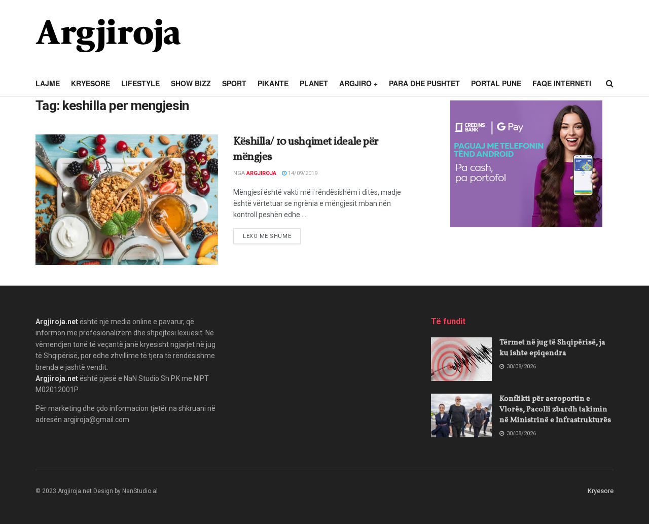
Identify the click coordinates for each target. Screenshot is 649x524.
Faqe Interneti (561, 83)
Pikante (273, 83)
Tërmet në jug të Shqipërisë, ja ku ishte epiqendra (552, 348)
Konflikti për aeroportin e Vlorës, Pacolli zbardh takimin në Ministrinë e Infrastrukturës (555, 410)
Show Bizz (191, 83)
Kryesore (90, 83)
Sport (234, 83)
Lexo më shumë (272, 235)
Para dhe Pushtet (424, 83)
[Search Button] (610, 83)
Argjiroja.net (56, 322)
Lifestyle (140, 83)
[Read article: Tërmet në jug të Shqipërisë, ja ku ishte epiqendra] (461, 359)
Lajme (47, 83)
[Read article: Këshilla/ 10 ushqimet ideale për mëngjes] (126, 199)
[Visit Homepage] (108, 35)
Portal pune (496, 83)
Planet (314, 83)
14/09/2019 (301, 173)
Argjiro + (358, 83)
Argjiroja (261, 173)
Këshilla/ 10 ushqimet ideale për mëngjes (306, 149)
